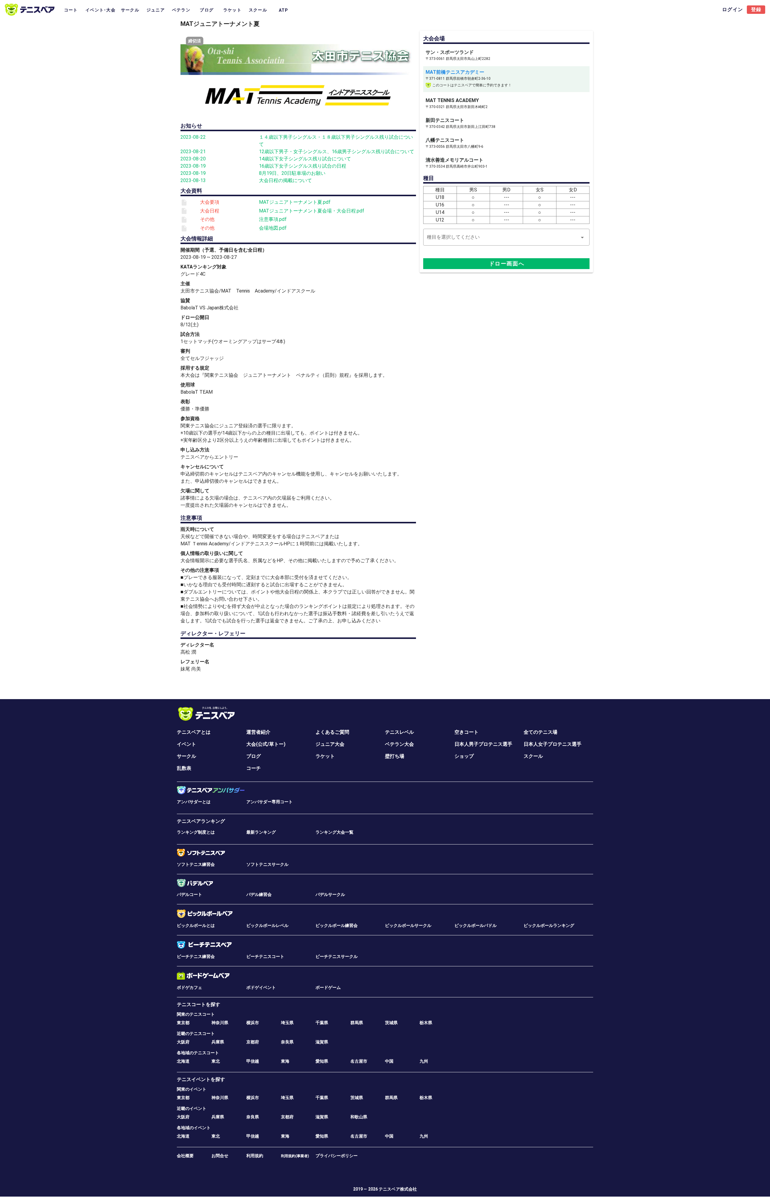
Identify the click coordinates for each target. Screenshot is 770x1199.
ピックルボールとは (196, 925)
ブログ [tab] (207, 10)
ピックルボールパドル (475, 925)
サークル (186, 756)
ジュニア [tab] (155, 10)
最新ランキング (261, 832)
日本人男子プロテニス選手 (483, 744)
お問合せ (219, 1155)
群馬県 (356, 1022)
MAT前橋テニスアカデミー (455, 72)
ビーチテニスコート (265, 956)
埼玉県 (287, 1022)
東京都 (183, 1022)
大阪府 (183, 1041)
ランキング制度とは (196, 832)
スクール (533, 756)
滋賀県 (322, 1041)
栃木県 (426, 1022)
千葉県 (322, 1022)
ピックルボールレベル (267, 925)
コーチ (253, 768)
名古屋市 (358, 1061)
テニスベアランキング (201, 821)
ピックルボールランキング (549, 925)
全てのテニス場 (540, 732)
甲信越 (252, 1061)
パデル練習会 (259, 894)
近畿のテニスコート (196, 1033)
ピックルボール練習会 (337, 925)
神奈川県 (219, 1022)
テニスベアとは (194, 732)
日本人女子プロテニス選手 (552, 744)
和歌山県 (358, 1116)
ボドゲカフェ (189, 987)
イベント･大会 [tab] (100, 10)
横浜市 (252, 1022)
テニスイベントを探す (201, 1079)
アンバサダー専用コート (269, 801)
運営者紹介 (258, 732)
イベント (186, 744)
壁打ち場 (394, 756)
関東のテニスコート (196, 1014)
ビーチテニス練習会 (196, 956)
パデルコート (189, 894)
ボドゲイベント (261, 987)
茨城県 (391, 1022)
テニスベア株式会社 (398, 1189)
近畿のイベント (191, 1108)
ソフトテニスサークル (267, 864)
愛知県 (322, 1061)
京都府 (252, 1041)
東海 (285, 1061)
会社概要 (185, 1155)
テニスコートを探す (198, 1004)
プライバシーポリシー (337, 1155)
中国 (389, 1061)
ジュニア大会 (330, 744)
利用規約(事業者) (295, 1156)
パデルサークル (330, 894)
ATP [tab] (283, 10)
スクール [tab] (258, 10)
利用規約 (254, 1155)
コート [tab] (71, 10)
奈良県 (287, 1041)
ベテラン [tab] (181, 10)
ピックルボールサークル (408, 925)
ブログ (253, 756)
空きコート (466, 732)
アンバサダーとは (194, 801)
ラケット (325, 756)
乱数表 (184, 768)
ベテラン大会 (399, 744)
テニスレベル (399, 732)
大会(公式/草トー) (265, 744)
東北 (215, 1061)
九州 (424, 1061)
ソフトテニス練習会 (196, 864)
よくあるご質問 (332, 732)
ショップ (464, 756)
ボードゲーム (328, 987)
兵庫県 (217, 1041)
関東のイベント (191, 1089)
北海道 (183, 1061)
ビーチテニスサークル (337, 956)
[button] (506, 237)
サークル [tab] (130, 10)
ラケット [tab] (232, 10)
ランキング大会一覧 (334, 832)
